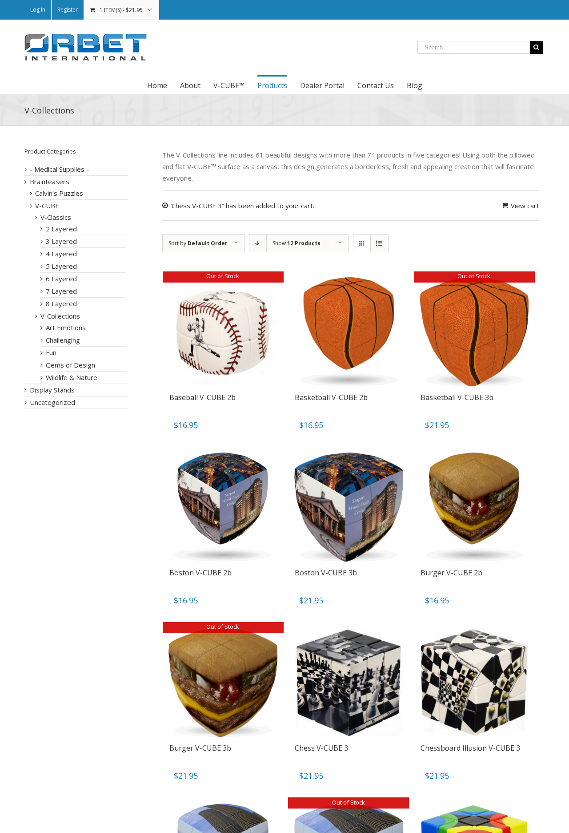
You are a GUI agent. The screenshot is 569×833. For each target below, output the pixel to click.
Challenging (63, 340)
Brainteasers (49, 181)
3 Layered (61, 241)
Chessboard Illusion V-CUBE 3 (470, 748)
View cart (525, 205)
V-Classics (55, 217)
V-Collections (60, 315)
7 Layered (61, 291)
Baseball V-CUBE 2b (202, 397)
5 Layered (61, 266)
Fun (51, 352)
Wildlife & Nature (71, 377)
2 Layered (61, 228)
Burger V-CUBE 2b (451, 573)
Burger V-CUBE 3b (200, 748)
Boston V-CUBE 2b (200, 573)
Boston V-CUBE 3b (326, 573)
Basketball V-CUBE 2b (331, 397)
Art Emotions (66, 327)
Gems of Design (70, 364)
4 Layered (61, 253)
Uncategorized (52, 402)
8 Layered (61, 303)
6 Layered (61, 278)
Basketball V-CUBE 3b (457, 397)
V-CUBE (47, 205)
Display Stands (52, 389)
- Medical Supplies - (59, 169)
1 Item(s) (121, 10)
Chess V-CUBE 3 (321, 748)
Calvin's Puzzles (59, 193)
